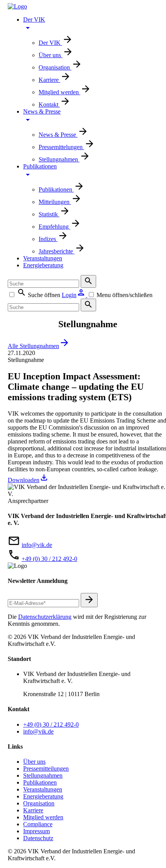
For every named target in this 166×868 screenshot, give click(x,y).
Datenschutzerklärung (44, 616)
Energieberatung (43, 265)
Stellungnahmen (59, 159)
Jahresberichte (57, 251)
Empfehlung (54, 226)
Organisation (55, 67)
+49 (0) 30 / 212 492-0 (49, 558)
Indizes (48, 239)
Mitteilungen (55, 202)
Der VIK (50, 42)
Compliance (38, 824)
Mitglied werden (59, 92)
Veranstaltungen (42, 258)
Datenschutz (38, 838)
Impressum (36, 831)
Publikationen (56, 189)
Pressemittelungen (61, 147)
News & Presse (58, 134)
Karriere (49, 79)
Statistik (49, 214)
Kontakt (49, 104)
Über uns (51, 55)
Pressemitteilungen (46, 768)
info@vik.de (37, 545)
